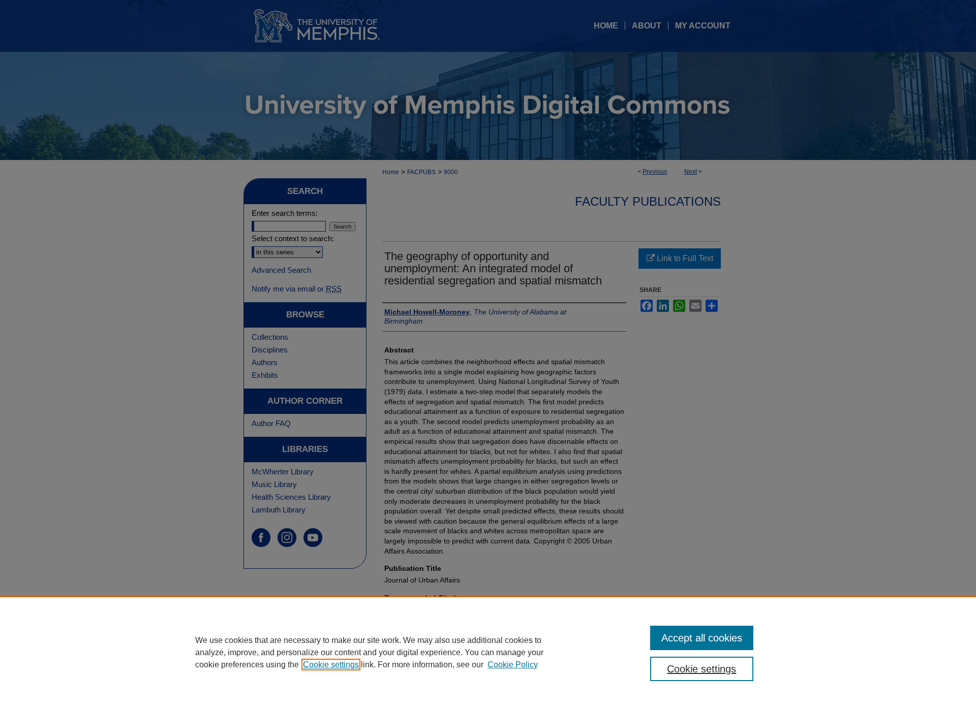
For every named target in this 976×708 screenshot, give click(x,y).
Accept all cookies (701, 637)
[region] (488, 652)
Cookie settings (331, 664)
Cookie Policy (512, 664)
